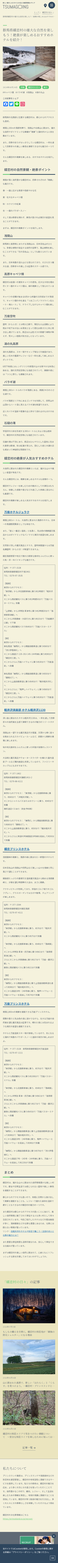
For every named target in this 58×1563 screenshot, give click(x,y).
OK (52, 1558)
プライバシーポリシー (22, 1552)
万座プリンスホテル (17, 1004)
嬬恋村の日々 (47, 12)
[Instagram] (23, 104)
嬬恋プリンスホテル (17, 849)
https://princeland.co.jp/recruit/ (18, 1518)
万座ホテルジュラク (16, 512)
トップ (36, 12)
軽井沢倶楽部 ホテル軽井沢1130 (24, 710)
